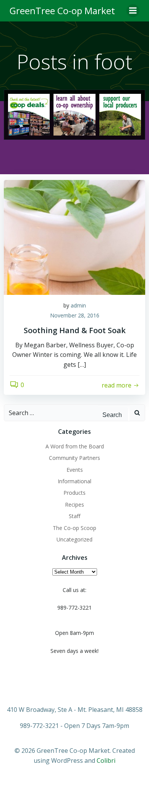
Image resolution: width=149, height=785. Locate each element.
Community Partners (74, 457)
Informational (74, 481)
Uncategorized (74, 539)
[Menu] (132, 10)
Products (74, 492)
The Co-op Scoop (74, 528)
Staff (74, 516)
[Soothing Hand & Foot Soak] (74, 237)
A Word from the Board (74, 446)
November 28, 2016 (74, 315)
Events (74, 469)
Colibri (106, 760)
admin (78, 305)
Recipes (74, 504)
